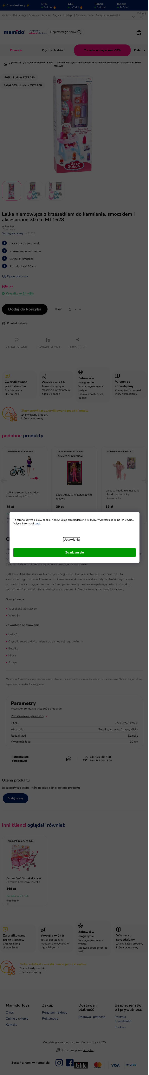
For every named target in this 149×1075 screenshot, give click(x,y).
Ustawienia (71, 540)
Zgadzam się (74, 552)
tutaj (37, 523)
